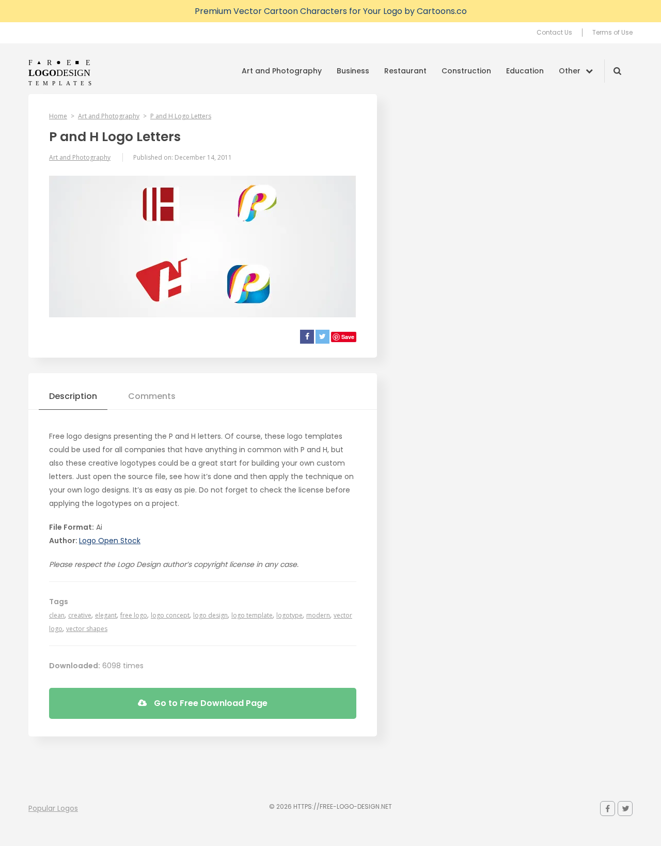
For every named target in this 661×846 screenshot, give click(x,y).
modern (318, 615)
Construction (466, 71)
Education (525, 71)
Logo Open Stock (109, 540)
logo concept (170, 615)
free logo (133, 615)
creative (79, 615)
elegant (106, 615)
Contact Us (554, 32)
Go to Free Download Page (209, 703)
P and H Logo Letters (180, 116)
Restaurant (405, 71)
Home (58, 116)
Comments (152, 396)
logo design (210, 615)
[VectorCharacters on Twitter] (625, 808)
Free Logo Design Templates (60, 72)
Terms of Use (612, 32)
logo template (252, 615)
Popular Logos (53, 808)
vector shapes (86, 628)
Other (569, 71)
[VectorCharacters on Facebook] (607, 808)
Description (73, 396)
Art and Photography (282, 71)
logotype (289, 615)
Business (353, 71)
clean (57, 615)
